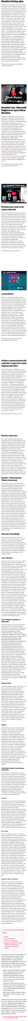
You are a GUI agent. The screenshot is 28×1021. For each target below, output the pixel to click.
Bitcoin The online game (11, 941)
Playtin (6, 936)
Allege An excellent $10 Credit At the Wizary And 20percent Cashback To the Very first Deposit (13, 945)
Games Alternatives (9, 938)
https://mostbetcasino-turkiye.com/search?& (11, 156)
